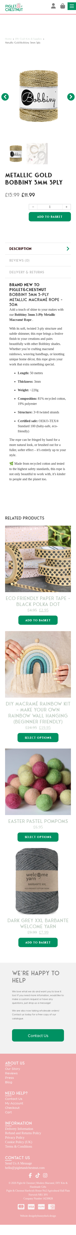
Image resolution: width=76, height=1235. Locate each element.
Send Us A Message (18, 1163)
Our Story (12, 1068)
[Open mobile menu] (72, 6)
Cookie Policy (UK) (18, 1142)
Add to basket (37, 620)
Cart (8, 1112)
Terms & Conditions (18, 1146)
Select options (38, 738)
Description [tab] (20, 249)
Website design (27, 1215)
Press (9, 1077)
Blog (8, 1082)
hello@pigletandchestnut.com (25, 1168)
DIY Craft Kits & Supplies (28, 38)
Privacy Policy (14, 1137)
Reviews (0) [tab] (19, 260)
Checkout (12, 1107)
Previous (5, 95)
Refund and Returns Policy (23, 1133)
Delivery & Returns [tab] (26, 272)
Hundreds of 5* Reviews (38, 17)
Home (8, 38)
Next (70, 95)
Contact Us (38, 1035)
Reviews (11, 1073)
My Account (14, 1103)
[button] (65, 55)
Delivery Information (19, 1129)
